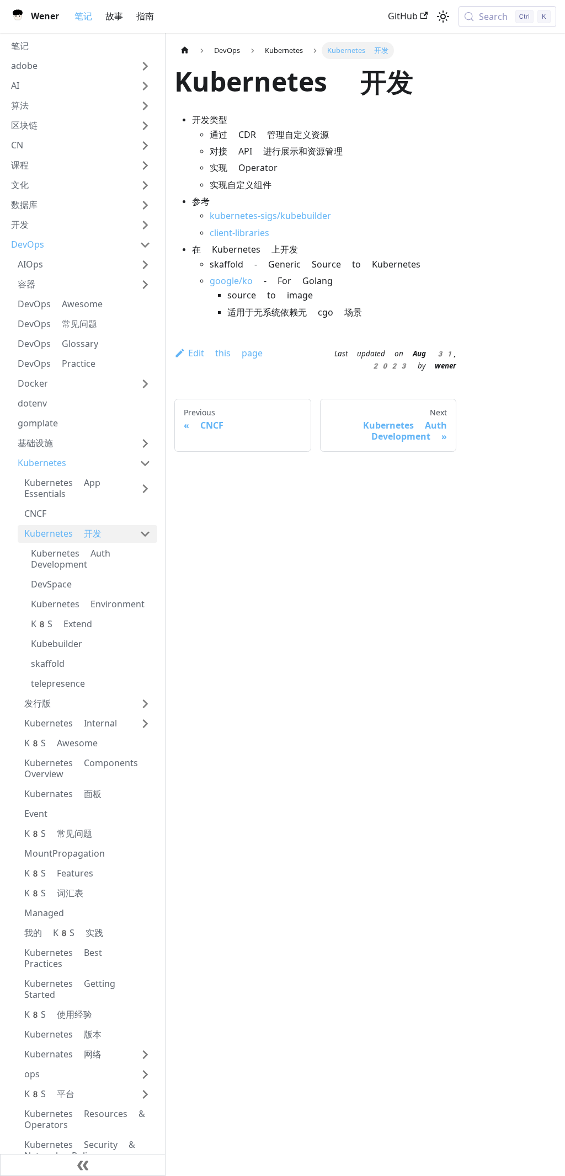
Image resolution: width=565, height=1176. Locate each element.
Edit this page (225, 353)
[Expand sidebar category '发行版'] (145, 704)
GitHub (403, 16)
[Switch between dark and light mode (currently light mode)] (443, 16)
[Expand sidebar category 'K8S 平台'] (145, 1094)
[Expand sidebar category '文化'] (145, 185)
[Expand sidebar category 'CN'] (145, 145)
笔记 (83, 16)
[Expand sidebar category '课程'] (145, 165)
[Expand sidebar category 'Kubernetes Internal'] (145, 724)
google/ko (231, 281)
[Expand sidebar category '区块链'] (145, 126)
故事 (114, 16)
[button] (80, 66)
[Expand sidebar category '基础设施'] (145, 443)
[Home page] (184, 50)
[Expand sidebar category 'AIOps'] (145, 265)
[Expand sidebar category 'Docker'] (145, 384)
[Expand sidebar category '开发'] (145, 225)
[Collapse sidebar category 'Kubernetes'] (145, 463)
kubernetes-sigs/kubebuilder (270, 216)
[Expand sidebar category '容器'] (145, 284)
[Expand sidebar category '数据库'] (145, 205)
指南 (145, 16)
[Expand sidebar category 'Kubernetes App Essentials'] (145, 488)
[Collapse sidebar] (83, 1165)
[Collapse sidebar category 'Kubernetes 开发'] (145, 534)
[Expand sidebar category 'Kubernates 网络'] (145, 1054)
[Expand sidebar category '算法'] (145, 106)
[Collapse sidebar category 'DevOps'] (145, 245)
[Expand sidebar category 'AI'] (145, 86)
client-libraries (239, 233)
